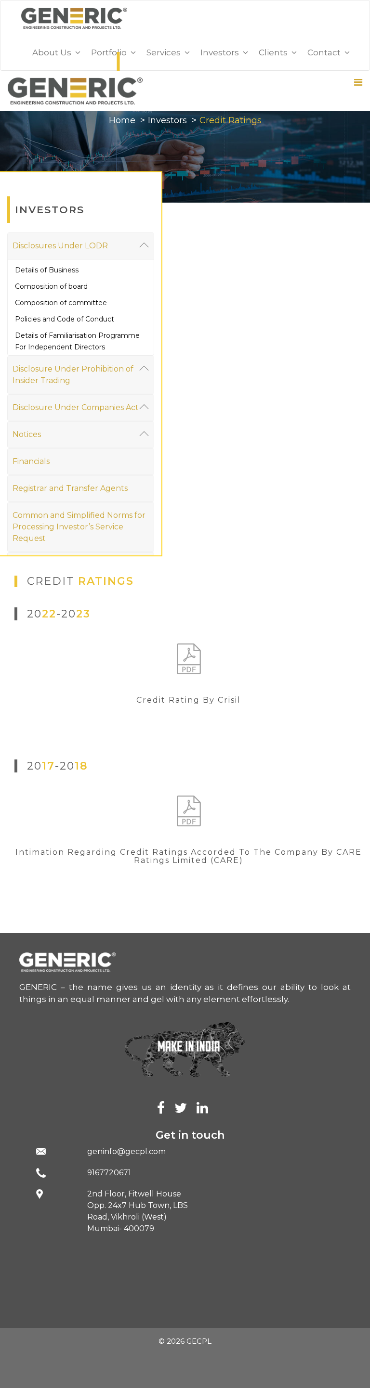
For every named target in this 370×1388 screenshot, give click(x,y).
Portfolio (111, 52)
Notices (27, 434)
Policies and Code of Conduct (64, 319)
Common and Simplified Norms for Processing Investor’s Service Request (79, 527)
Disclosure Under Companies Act (76, 407)
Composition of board (51, 286)
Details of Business (47, 270)
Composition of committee (61, 302)
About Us (53, 52)
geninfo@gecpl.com (126, 1151)
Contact (325, 52)
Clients (275, 52)
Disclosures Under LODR (60, 245)
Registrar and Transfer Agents (70, 488)
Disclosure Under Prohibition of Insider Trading (73, 374)
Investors (167, 120)
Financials (31, 461)
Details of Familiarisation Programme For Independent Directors (77, 341)
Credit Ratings (230, 120)
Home (122, 120)
